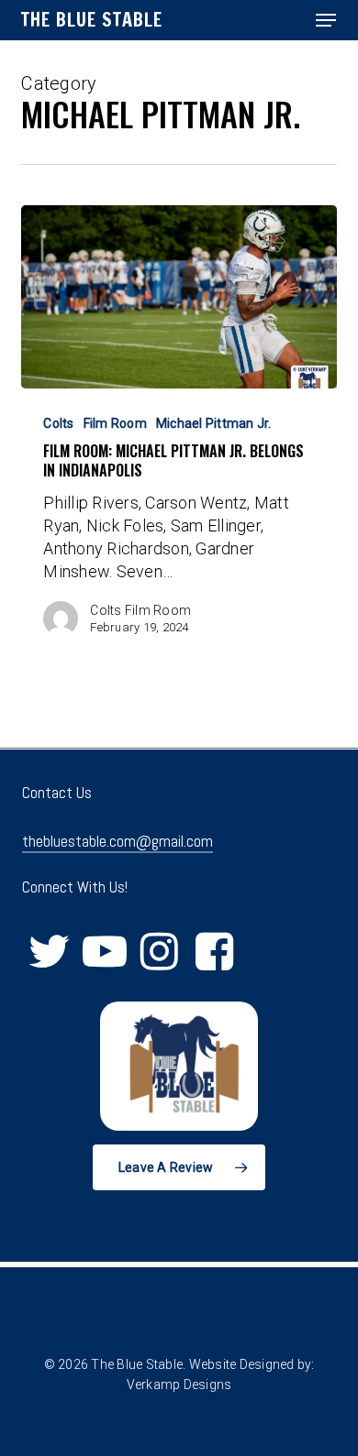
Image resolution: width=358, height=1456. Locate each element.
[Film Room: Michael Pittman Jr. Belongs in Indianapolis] (178, 297)
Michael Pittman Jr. (214, 423)
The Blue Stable (91, 20)
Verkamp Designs (179, 1384)
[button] (326, 20)
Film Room (115, 423)
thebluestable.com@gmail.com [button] (117, 841)
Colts (58, 423)
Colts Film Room (140, 610)
